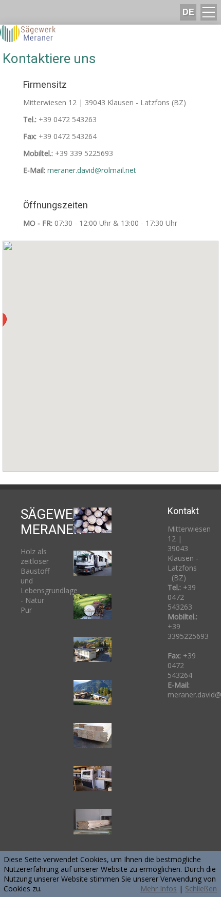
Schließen (201, 888)
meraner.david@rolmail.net (91, 170)
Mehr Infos (158, 888)
